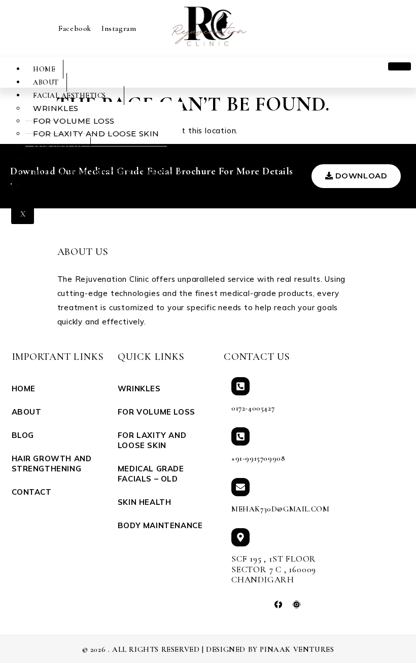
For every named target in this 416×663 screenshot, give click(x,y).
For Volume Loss (156, 412)
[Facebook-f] (278, 604)
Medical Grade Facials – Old (151, 474)
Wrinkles (139, 388)
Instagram (118, 28)
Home (44, 69)
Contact (51, 186)
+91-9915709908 (258, 458)
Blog (23, 435)
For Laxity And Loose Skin (96, 133)
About (46, 82)
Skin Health (58, 146)
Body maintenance (72, 160)
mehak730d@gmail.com (280, 508)
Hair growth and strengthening (102, 173)
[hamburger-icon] (399, 66)
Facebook (74, 28)
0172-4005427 (252, 408)
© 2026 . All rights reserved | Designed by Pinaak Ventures (208, 649)
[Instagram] (296, 604)
